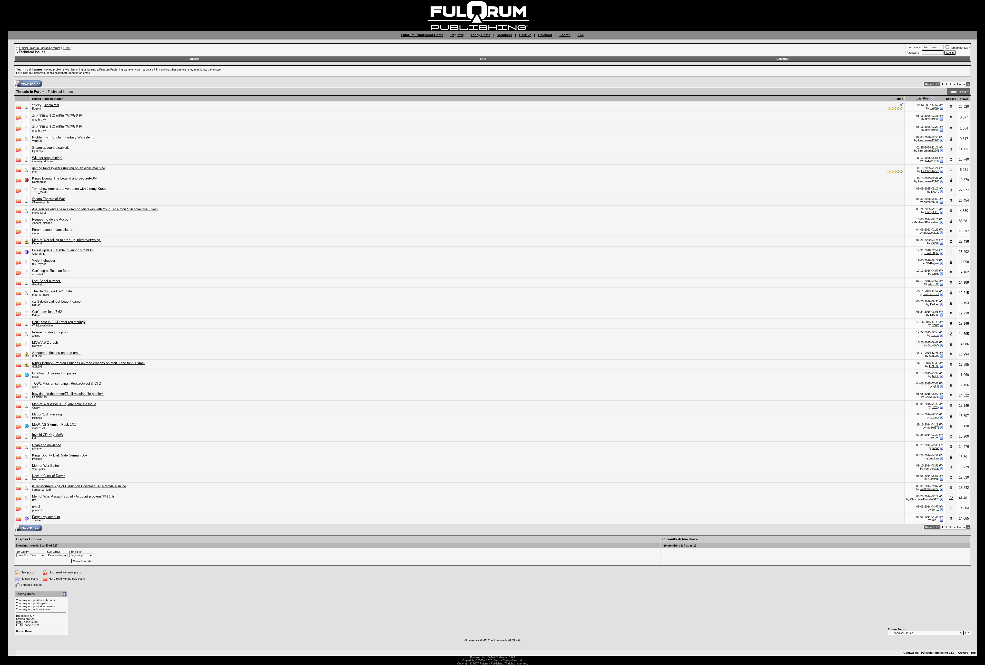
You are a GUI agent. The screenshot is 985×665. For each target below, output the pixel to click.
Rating (898, 98)
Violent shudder (43, 260)
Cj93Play (37, 151)
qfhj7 (35, 387)
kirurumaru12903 (928, 140)
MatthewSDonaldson (926, 222)
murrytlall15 (39, 212)
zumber (37, 520)
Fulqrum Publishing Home (422, 35)
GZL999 (37, 356)
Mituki (35, 376)
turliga (935, 273)
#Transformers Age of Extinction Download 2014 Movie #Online (79, 486)
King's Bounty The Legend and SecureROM (64, 178)
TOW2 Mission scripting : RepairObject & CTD (66, 383)
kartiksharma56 (42, 489)
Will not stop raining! (47, 158)
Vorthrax (37, 140)
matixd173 (38, 428)
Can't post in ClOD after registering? (58, 322)
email (36, 507)
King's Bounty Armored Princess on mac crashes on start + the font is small (88, 363)
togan (935, 448)
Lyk (34, 438)
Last (961, 84)
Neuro (935, 324)
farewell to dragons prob (49, 332)
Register (457, 35)
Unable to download (46, 445)
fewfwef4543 (931, 160)
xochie (935, 335)
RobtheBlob (39, 181)
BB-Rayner (39, 263)
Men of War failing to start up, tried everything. (66, 240)
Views (964, 98)
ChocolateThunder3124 (924, 499)
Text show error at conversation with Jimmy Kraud (69, 189)
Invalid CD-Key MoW (47, 435)
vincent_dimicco (42, 222)
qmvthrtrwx (39, 119)
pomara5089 (931, 201)
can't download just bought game (56, 301)
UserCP (525, 35)
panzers (37, 510)
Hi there (37, 417)
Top (973, 652)
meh (34, 171)
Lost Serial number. (46, 281)
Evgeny (37, 108)
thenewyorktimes (42, 161)
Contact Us (911, 652)
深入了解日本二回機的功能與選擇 (57, 115)
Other (67, 47)
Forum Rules (24, 631)
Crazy (36, 407)
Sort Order (53, 551)
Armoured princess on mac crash (56, 353)
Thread (36, 98)
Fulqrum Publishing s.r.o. (938, 652)
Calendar (545, 35)
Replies (951, 98)
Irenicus (37, 458)
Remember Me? (960, 47)
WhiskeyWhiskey (43, 325)
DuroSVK (38, 346)
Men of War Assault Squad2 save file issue (64, 404)
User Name (914, 47)
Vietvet (935, 242)
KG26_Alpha (931, 253)
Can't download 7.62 (47, 312)
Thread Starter (53, 98)
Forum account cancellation (52, 230)
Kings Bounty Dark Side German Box (59, 455)
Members (504, 35)
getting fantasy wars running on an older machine (68, 168)
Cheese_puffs (41, 202)
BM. (34, 499)
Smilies (20, 618)
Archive (963, 652)
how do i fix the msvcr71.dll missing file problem (68, 394)
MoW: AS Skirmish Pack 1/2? (54, 424)
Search (564, 35)
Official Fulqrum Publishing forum (39, 47)
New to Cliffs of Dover (48, 476)
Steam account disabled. (50, 148)
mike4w (37, 448)
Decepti (37, 243)
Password (913, 52)
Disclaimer (51, 105)
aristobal (37, 274)
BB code (21, 615)
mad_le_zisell (40, 294)
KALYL (935, 191)
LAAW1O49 (39, 397)
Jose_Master (40, 192)
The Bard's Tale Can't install (52, 291)
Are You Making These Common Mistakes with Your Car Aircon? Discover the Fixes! (95, 209)
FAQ (581, 35)
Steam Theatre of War (48, 199)
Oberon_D (38, 253)
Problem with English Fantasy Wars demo (63, 137)
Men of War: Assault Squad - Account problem (66, 496)
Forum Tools (957, 91)
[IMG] (19, 621)
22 (951, 498)
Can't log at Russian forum (51, 271)
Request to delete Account (51, 219)
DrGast (36, 304)
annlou (36, 335)
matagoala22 (931, 232)
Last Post (923, 98)
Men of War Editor (45, 466)
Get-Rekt (38, 284)
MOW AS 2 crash (45, 342)
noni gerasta (931, 468)
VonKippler (38, 469)
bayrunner (38, 479)
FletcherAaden (930, 171)
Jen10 (935, 509)
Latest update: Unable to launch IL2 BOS (62, 250)
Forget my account (46, 517)
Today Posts (480, 35)
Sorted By (22, 551)
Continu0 (933, 478)
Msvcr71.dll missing (47, 414)
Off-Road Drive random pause (54, 373)
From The (75, 551)
